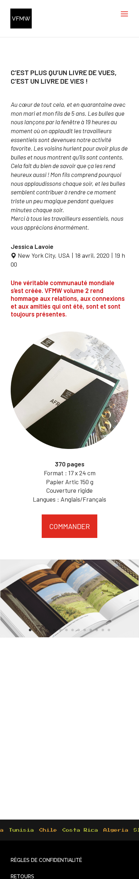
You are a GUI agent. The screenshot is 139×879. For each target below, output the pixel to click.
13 (103, 630)
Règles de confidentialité (46, 860)
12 (97, 630)
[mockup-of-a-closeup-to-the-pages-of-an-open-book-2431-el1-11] (69, 597)
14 (109, 630)
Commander (69, 526)
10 (84, 630)
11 (90, 630)
